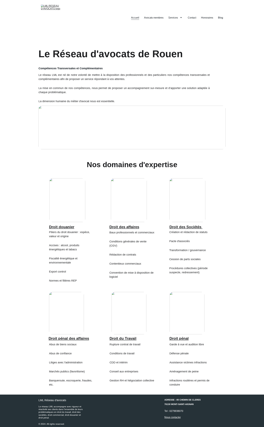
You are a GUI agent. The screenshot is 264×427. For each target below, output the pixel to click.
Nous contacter (172, 417)
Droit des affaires (124, 227)
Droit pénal (179, 338)
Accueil (135, 17)
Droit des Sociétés (185, 227)
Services (173, 17)
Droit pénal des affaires (69, 338)
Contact (192, 17)
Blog (220, 17)
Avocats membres (153, 17)
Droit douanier (61, 227)
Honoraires (207, 17)
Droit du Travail (123, 338)
